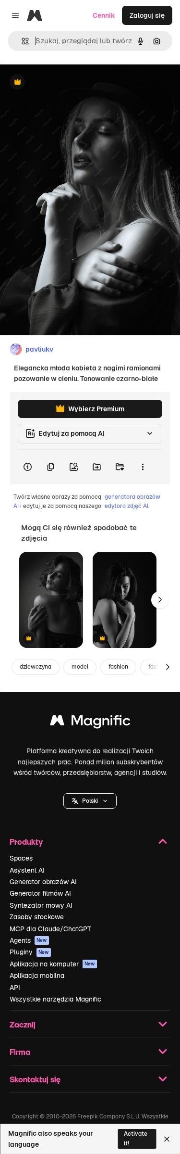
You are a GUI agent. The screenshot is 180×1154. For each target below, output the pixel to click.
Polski (90, 801)
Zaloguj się (147, 15)
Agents (28, 940)
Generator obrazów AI (43, 881)
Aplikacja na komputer (52, 964)
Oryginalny (66, 82)
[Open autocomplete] (21, 41)
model (80, 667)
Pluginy (29, 952)
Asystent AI (27, 870)
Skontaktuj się (35, 1079)
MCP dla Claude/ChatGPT (50, 929)
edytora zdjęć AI (126, 506)
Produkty (26, 842)
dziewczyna (35, 667)
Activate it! (135, 1138)
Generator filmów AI (40, 893)
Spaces (21, 858)
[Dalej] (159, 600)
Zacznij (23, 1024)
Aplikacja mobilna (37, 975)
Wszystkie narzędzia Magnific (55, 999)
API (15, 987)
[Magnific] (90, 722)
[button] (90, 801)
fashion (118, 667)
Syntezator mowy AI (41, 905)
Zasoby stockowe (37, 917)
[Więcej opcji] (142, 467)
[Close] (167, 1139)
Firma (20, 1052)
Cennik (104, 15)
